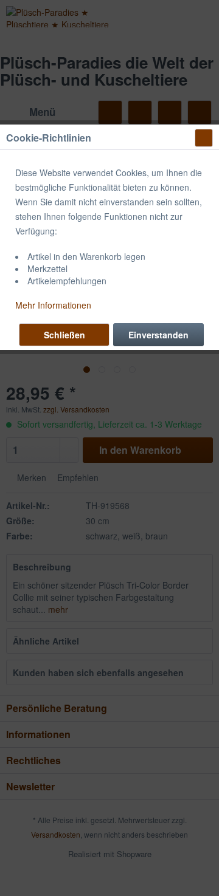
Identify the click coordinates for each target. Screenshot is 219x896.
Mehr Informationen (53, 305)
